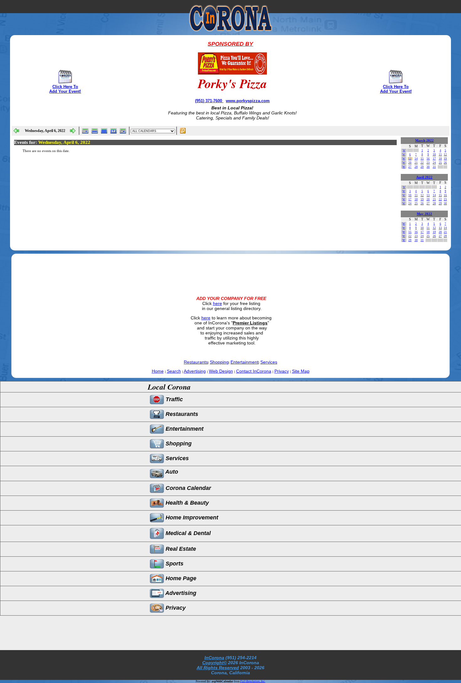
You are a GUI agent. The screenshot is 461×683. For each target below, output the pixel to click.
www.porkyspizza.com (248, 100)
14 (416, 158)
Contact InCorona (253, 371)
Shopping (219, 362)
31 (434, 166)
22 (422, 162)
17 (434, 158)
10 (434, 154)
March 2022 (424, 140)
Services (268, 362)
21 (416, 162)
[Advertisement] (230, 269)
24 (434, 162)
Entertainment (244, 362)
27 (409, 166)
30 (428, 166)
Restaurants (196, 362)
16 (428, 158)
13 (409, 158)
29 (422, 166)
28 (416, 166)
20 (409, 162)
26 (445, 162)
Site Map (301, 371)
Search (174, 371)
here (217, 303)
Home (158, 371)
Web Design (221, 371)
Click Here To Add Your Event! (65, 89)
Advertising (195, 371)
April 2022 (424, 177)
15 (422, 158)
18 (440, 158)
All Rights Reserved (218, 667)
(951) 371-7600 (209, 100)
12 (445, 154)
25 (440, 162)
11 (440, 154)
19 (445, 158)
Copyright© (214, 662)
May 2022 (424, 214)
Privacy (281, 371)
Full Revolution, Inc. (252, 681)
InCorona (214, 657)
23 (428, 162)
